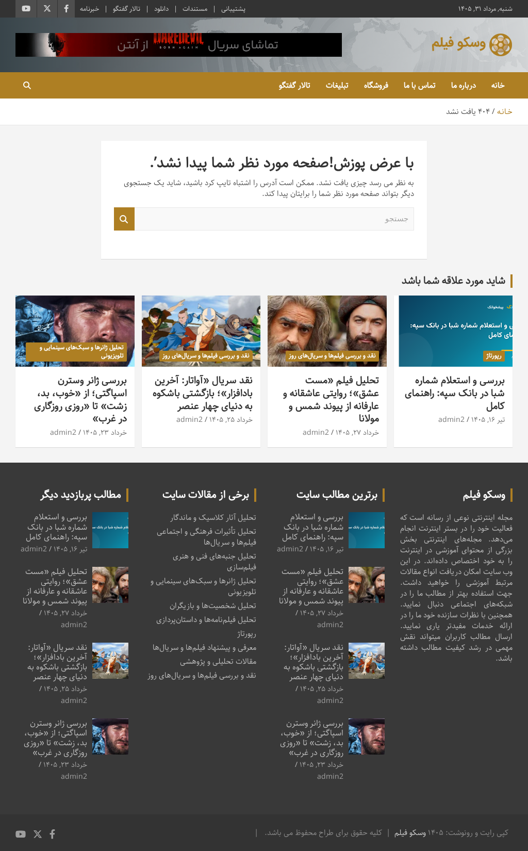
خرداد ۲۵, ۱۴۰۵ (231, 420)
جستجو (124, 219)
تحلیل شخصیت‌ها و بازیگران (213, 605)
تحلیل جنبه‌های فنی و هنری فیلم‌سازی (214, 561)
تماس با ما (420, 85)
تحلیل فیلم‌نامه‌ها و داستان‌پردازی (206, 619)
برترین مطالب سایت (336, 495)
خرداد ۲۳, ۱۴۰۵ (105, 432)
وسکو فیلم (410, 833)
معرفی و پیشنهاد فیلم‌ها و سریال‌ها (204, 647)
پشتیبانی (233, 8)
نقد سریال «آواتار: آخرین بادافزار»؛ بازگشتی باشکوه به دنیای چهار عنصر (203, 393)
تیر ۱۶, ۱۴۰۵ (488, 420)
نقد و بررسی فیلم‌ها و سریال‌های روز (332, 356)
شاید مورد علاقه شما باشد (453, 281)
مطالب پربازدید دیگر (80, 495)
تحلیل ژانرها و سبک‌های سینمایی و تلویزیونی (82, 351)
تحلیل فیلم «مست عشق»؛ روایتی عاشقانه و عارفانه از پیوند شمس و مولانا (331, 399)
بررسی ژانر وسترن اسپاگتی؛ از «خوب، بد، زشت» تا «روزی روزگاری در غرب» (80, 399)
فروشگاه (376, 85)
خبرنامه (89, 8)
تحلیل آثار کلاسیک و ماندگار (213, 517)
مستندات (195, 8)
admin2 (451, 420)
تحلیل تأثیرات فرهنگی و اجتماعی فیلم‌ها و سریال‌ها (206, 537)
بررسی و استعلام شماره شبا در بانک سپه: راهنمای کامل (455, 393)
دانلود (161, 8)
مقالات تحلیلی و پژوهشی (218, 661)
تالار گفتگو (126, 8)
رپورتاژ (494, 356)
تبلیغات (337, 85)
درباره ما (463, 85)
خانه (498, 85)
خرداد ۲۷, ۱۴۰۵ (357, 432)
